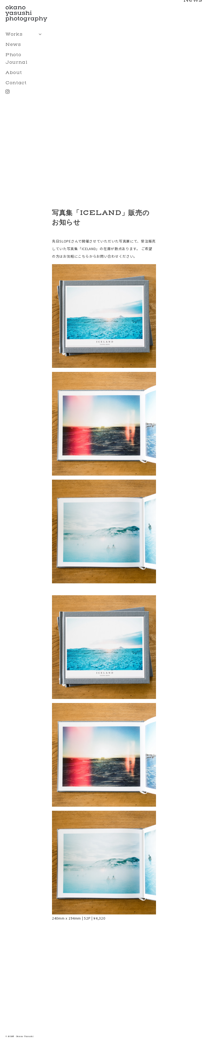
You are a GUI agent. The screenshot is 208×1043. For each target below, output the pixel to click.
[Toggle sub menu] (40, 34)
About (13, 72)
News (13, 44)
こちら (83, 256)
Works (14, 34)
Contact (16, 83)
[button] (104, 647)
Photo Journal (16, 58)
